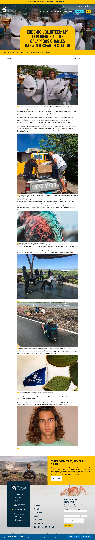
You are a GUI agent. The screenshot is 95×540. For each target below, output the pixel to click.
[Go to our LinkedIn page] (49, 526)
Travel (71, 12)
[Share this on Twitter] (84, 58)
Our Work (37, 509)
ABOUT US (41, 12)
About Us (37, 505)
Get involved (38, 513)
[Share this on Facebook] (81, 58)
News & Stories (12, 52)
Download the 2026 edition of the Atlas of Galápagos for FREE (46, 2)
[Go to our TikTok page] (52, 526)
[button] (79, 6)
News (65, 12)
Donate (88, 12)
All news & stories (23, 52)
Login (63, 6)
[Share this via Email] (79, 58)
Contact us (68, 6)
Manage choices (85, 537)
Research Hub (79, 12)
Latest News (38, 520)
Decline (77, 537)
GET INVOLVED (58, 12)
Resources (73, 6)
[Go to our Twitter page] (42, 526)
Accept (70, 537)
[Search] (60, 6)
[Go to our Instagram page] (38, 526)
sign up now (68, 526)
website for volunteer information (29, 398)
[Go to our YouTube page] (45, 526)
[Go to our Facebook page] (34, 526)
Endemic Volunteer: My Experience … (41, 52)
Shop (77, 6)
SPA (91, 6)
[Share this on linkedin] (87, 58)
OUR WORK (49, 12)
